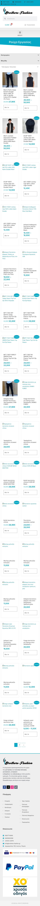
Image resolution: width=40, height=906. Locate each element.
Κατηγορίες (5, 55)
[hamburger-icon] (20, 32)
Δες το (7, 107)
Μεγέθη (4, 61)
